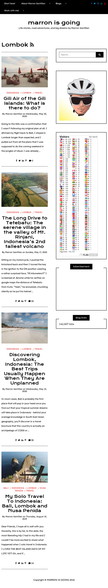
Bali (6, 488)
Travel (39, 92)
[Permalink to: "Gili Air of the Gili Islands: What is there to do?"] (24, 71)
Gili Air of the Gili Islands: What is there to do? (25, 103)
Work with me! (11, 10)
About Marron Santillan (33, 3)
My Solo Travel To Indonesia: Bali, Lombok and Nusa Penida (24, 503)
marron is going (54, 22)
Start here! (9, 3)
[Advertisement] (81, 289)
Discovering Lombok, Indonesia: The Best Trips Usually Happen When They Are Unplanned (24, 369)
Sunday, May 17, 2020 (36, 252)
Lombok (27, 92)
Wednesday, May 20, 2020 (34, 115)
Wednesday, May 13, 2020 (34, 390)
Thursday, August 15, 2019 (34, 517)
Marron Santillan (13, 113)
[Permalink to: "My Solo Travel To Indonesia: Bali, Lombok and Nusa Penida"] (24, 467)
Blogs (58, 3)
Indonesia (12, 92)
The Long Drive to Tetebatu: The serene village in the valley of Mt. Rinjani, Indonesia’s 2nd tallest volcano (24, 232)
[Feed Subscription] (32, 44)
